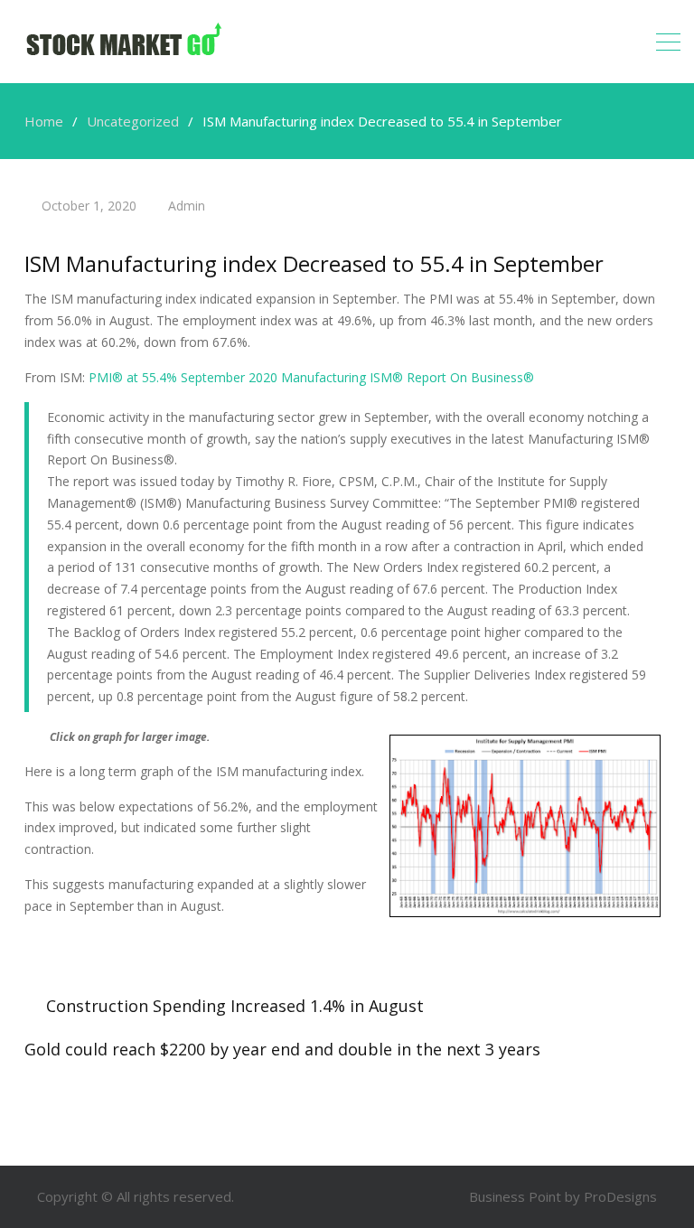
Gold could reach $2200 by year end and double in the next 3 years (282, 1049)
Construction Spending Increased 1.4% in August (235, 1006)
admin (186, 205)
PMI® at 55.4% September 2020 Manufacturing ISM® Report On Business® (311, 377)
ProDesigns (620, 1196)
